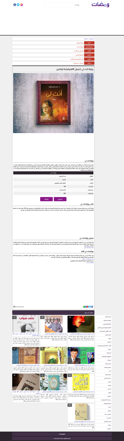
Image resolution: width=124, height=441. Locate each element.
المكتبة (86, 38)
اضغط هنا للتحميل (89, 247)
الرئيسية (91, 38)
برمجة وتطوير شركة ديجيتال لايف (62, 438)
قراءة (46, 199)
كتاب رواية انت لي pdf (88, 259)
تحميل (60, 199)
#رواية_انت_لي (90, 262)
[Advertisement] (62, 22)
